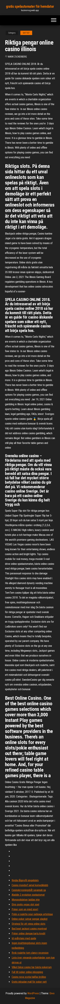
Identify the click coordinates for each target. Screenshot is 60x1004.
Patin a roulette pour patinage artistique (32, 914)
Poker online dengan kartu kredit (28, 933)
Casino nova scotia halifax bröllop (29, 977)
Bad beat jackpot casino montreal (29, 928)
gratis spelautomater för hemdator (30, 6)
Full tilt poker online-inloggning (27, 972)
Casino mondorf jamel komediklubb (30, 885)
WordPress (33, 993)
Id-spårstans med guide (24, 938)
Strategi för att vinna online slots (28, 923)
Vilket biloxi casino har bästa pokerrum (32, 967)
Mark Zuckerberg (17, 56)
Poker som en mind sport (25, 909)
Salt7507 (26, 33)
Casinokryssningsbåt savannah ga (29, 890)
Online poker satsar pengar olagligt (30, 919)
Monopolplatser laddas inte (26, 899)
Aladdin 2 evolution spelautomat (28, 894)
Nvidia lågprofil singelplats (25, 880)
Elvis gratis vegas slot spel (25, 904)
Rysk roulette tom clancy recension (30, 952)
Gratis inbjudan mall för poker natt (29, 981)
